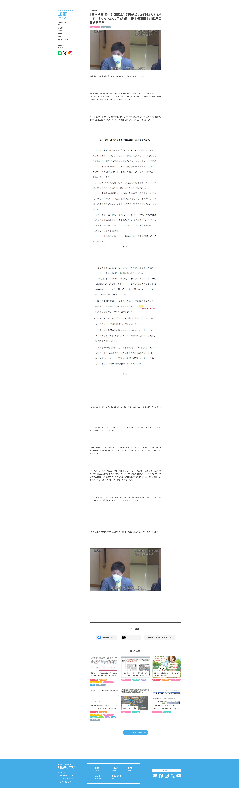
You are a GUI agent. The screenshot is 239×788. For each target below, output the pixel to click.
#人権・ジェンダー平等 (96, 682)
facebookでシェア (108, 637)
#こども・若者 (94, 679)
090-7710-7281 (67, 779)
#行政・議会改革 (106, 27)
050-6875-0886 (67, 782)
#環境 (143, 679)
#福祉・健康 (103, 679)
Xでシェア (130, 637)
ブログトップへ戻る (135, 732)
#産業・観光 (136, 679)
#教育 (92, 684)
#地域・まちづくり (95, 27)
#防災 (101, 717)
